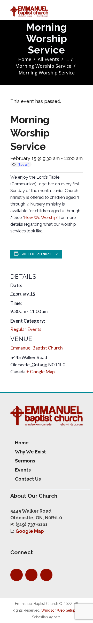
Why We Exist (30, 451)
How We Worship (40, 217)
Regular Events (25, 329)
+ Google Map (40, 371)
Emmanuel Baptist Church (36, 348)
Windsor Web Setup (58, 610)
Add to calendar (37, 253)
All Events (48, 59)
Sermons (25, 461)
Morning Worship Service (43, 66)
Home (24, 59)
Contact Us (28, 479)
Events (23, 470)
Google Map (30, 531)
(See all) (23, 164)
